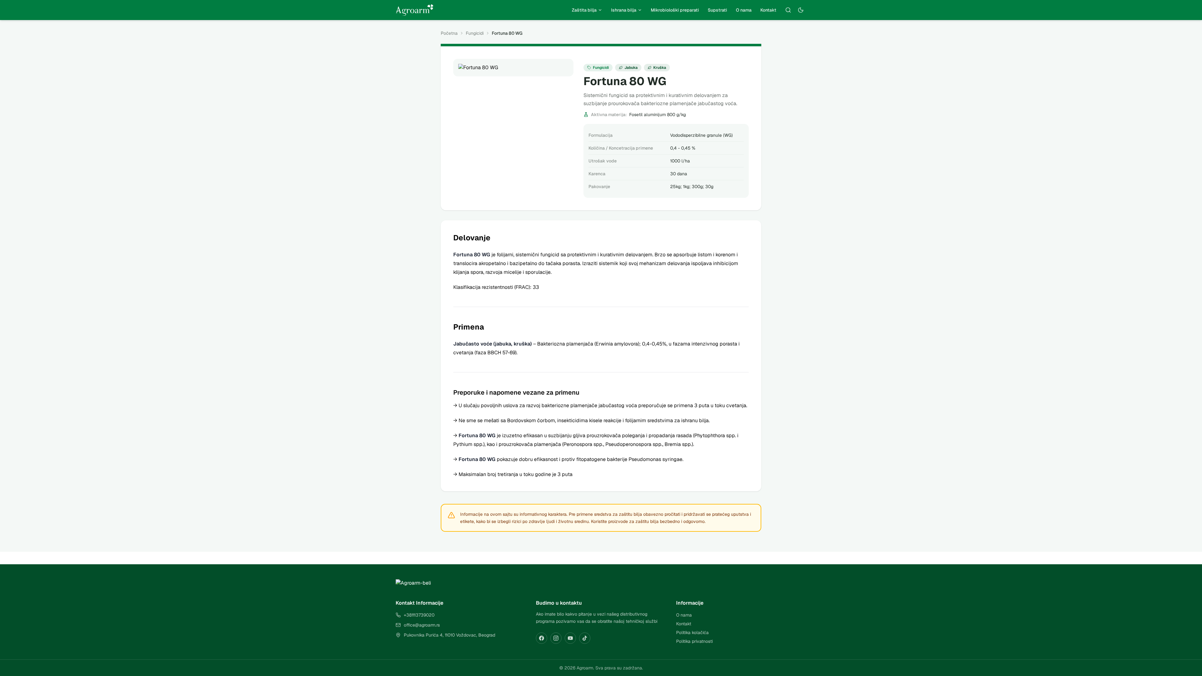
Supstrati (717, 10)
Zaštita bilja (584, 10)
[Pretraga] (788, 10)
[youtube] (570, 638)
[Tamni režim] (800, 10)
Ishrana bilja (623, 10)
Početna (449, 33)
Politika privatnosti (694, 641)
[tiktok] (584, 638)
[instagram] (556, 638)
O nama (744, 10)
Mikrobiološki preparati (675, 10)
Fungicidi (475, 33)
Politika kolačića (692, 632)
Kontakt (768, 10)
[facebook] (541, 638)
